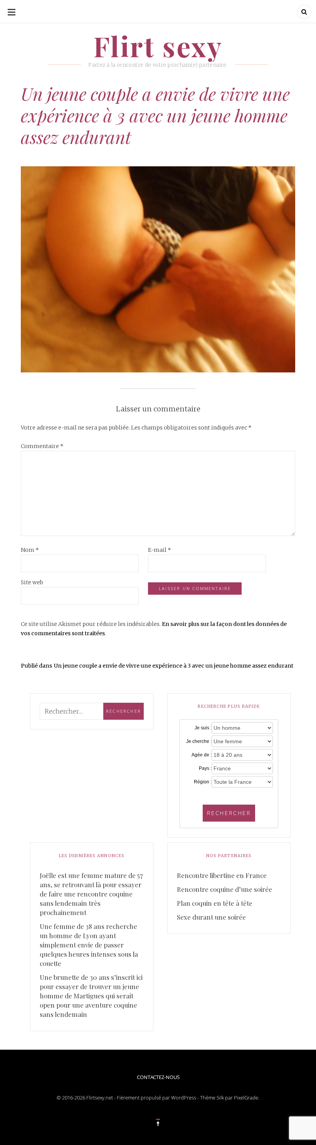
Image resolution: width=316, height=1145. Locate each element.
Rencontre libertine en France (222, 875)
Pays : (205, 768)
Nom (30, 549)
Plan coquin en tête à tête (214, 903)
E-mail (159, 549)
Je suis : (203, 728)
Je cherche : (198, 741)
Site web (32, 582)
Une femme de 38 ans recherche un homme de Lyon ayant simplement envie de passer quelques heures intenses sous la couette (89, 944)
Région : (202, 782)
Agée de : (201, 755)
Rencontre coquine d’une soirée (224, 889)
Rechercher (229, 813)
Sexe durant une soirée (211, 917)
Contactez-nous (158, 1077)
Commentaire (42, 446)
